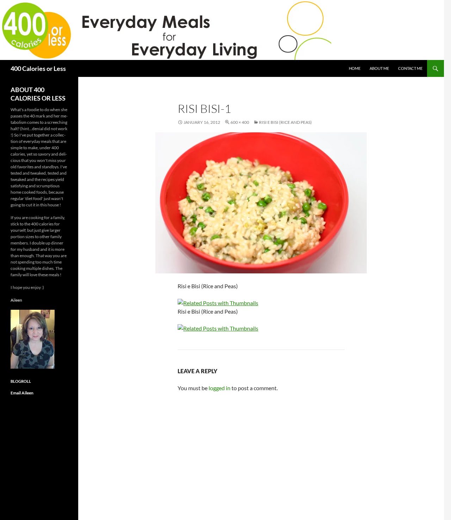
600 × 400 (239, 122)
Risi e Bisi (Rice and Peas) (285, 122)
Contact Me (410, 68)
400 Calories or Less (38, 68)
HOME (354, 68)
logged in (219, 388)
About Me (379, 68)
